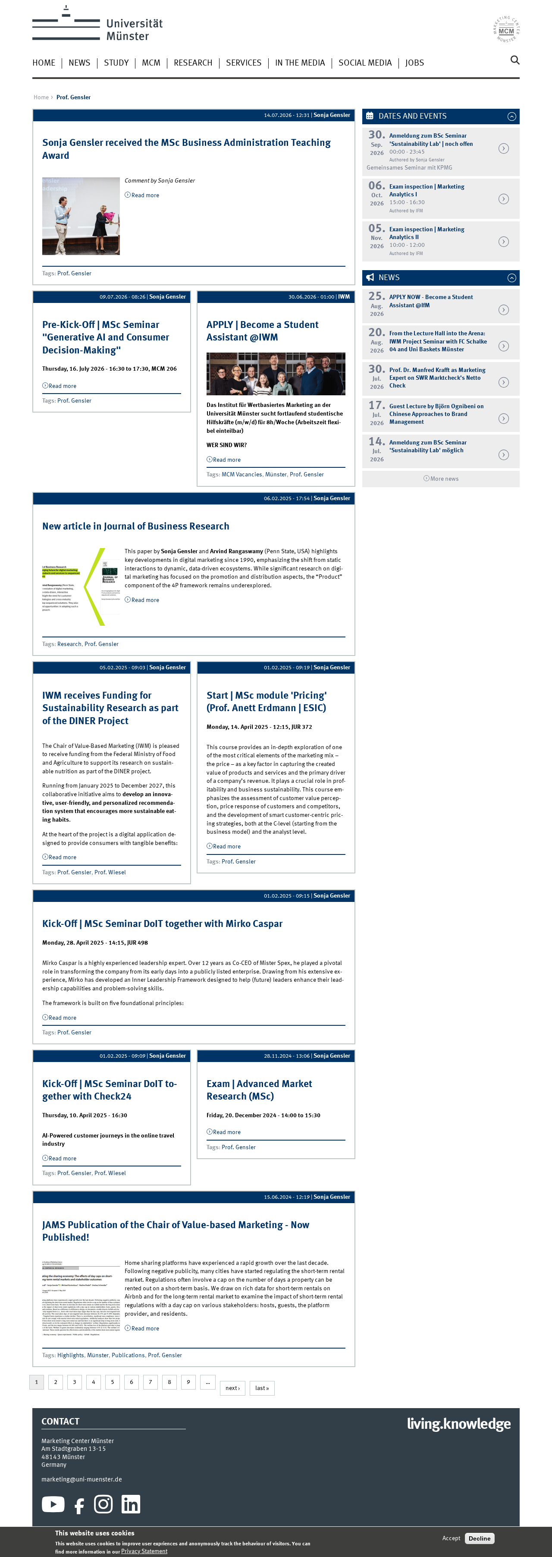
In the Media (300, 63)
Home (43, 63)
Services (244, 63)
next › (233, 1388)
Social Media (365, 63)
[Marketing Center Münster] (506, 23)
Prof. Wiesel (110, 873)
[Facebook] (79, 1506)
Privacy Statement (144, 1551)
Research (193, 63)
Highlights (70, 1355)
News (80, 63)
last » (262, 1388)
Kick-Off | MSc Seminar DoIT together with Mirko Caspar (162, 924)
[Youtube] (53, 1506)
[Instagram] (103, 1506)
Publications (128, 1355)
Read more (145, 195)
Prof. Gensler (74, 274)
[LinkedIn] (131, 1506)
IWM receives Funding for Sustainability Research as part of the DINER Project (110, 708)
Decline (480, 1538)
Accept (451, 1538)
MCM (151, 63)
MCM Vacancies (242, 475)
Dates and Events (412, 116)
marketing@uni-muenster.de (81, 1479)
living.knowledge (459, 1425)
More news (444, 479)
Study (116, 63)
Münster (276, 475)
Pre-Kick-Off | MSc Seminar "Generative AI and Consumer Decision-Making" (105, 338)
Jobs (414, 63)
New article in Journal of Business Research (135, 527)
